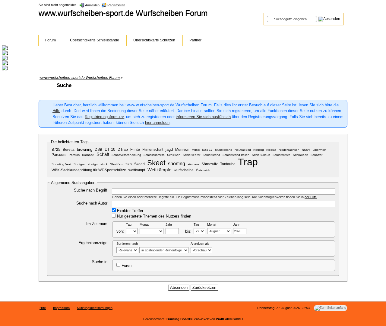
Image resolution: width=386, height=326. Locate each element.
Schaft (102, 154)
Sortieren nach (127, 243)
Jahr (169, 224)
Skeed (139, 164)
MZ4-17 (207, 149)
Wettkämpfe (159, 169)
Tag (128, 224)
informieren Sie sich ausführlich (203, 117)
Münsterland (223, 149)
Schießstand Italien (236, 155)
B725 (56, 149)
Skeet (156, 163)
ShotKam (116, 164)
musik (196, 149)
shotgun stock (98, 164)
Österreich (203, 170)
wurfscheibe (184, 170)
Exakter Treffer (129, 210)
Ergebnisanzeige (92, 242)
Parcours (59, 155)
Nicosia (271, 149)
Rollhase (88, 155)
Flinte (135, 149)
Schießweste (281, 155)
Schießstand (211, 155)
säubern (193, 164)
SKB (128, 164)
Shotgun (80, 164)
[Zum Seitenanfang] (330, 308)
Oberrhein (320, 149)
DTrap (123, 149)
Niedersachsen (289, 149)
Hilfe (56, 110)
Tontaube (228, 164)
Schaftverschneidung (126, 155)
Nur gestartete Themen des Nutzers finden (153, 216)
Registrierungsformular (104, 117)
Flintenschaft (152, 149)
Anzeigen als (200, 243)
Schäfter (316, 155)
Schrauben (300, 155)
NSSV (306, 149)
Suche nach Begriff (90, 190)
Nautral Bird (243, 149)
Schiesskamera (154, 155)
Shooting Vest (61, 164)
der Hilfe (311, 197)
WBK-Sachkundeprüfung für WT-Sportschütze (89, 170)
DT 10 (110, 149)
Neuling (258, 149)
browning (84, 149)
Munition (182, 149)
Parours (74, 155)
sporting (176, 163)
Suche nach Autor (91, 203)
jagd (169, 149)
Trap (248, 162)
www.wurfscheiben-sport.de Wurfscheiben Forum (123, 13)
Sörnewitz (209, 164)
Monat (144, 224)
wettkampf (136, 170)
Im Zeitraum (96, 223)
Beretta (68, 149)
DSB (98, 149)
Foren (125, 265)
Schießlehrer (191, 155)
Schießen (173, 155)
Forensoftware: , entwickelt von (193, 319)
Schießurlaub (261, 155)
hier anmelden (157, 122)
